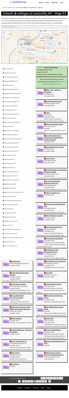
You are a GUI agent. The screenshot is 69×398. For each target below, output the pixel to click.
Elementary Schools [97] (11, 151)
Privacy (36, 388)
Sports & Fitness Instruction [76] (13, 237)
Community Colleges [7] (11, 102)
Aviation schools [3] (10, 73)
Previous (49, 378)
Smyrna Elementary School (54, 124)
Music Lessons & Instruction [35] (13, 192)
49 (23, 381)
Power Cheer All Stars (51, 67)
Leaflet (47, 63)
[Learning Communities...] (34, 50)
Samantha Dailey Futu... (50, 48)
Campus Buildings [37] (11, 81)
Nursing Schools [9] (10, 196)
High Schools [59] (9, 167)
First (43, 378)
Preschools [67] (9, 209)
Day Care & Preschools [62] (12, 122)
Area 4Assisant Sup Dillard (54, 238)
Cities (47, 2)
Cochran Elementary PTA (54, 101)
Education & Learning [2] (11, 130)
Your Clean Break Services (54, 227)
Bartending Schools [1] (11, 77)
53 (34, 381)
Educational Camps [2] (11, 134)
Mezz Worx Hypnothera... (52, 46)
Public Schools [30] (10, 217)
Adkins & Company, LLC (53, 193)
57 (45, 381)
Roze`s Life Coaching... (40, 56)
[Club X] (28, 50)
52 (31, 381)
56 (43, 381)
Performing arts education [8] (13, 200)
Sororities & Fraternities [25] (12, 229)
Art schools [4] (8, 69)
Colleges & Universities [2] (12, 97)
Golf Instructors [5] (10, 163)
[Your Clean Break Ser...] (37, 62)
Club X (48, 113)
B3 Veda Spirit (15, 261)
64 (49, 381)
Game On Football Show (53, 330)
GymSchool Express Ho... (60, 46)
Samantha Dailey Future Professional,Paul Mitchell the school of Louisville (53, 138)
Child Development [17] (11, 89)
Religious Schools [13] (10, 221)
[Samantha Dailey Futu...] (50, 45)
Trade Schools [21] (9, 242)
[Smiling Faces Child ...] (21, 44)
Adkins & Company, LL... (45, 33)
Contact (28, 388)
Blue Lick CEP (15, 353)
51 (28, 381)
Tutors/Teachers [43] (10, 246)
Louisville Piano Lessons (53, 284)
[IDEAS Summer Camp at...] (52, 37)
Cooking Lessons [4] (10, 110)
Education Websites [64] (11, 147)
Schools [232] (8, 225)
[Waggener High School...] (27, 44)
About (20, 388)
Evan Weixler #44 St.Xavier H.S (56, 261)
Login (61, 2)
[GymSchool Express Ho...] (60, 43)
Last (60, 378)
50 (26, 381)
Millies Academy (16, 318)
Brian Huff (49, 273)
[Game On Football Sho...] (25, 44)
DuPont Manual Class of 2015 (55, 147)
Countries (55, 2)
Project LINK (49, 318)
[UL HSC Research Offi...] (29, 45)
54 (37, 381)
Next (55, 378)
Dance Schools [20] (10, 118)
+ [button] (3, 32)
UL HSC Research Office (18, 284)
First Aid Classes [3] (10, 155)
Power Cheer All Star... (55, 54)
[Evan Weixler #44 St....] (32, 50)
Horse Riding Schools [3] (11, 172)
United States (11, 7)
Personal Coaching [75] (11, 204)
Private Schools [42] (10, 213)
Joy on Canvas (50, 158)
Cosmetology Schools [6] (11, 114)
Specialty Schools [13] (10, 233)
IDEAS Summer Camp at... (52, 41)
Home (41, 2)
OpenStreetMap (59, 63)
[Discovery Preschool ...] (50, 39)
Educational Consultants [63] (12, 139)
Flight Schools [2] (9, 159)
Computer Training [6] (11, 106)
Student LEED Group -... (27, 52)
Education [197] (9, 126)
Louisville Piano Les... (44, 51)
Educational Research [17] (12, 143)
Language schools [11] (10, 176)
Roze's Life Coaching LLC (19, 341)
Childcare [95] (8, 85)
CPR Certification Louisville (54, 216)
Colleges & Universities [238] (12, 93)
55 (40, 381)
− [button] (3, 35)
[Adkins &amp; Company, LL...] (45, 30)
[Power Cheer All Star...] (55, 51)
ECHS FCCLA (29, 46)
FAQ (42, 388)
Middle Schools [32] (10, 188)
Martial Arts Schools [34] (11, 180)
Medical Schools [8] (10, 184)
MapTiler (52, 63)
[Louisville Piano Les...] (44, 48)
